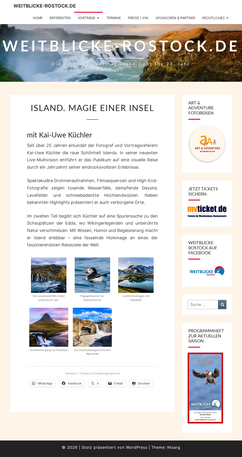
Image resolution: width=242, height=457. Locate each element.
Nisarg (173, 447)
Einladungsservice (106, 373)
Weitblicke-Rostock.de (44, 6)
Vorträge (86, 18)
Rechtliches (213, 18)
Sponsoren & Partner (175, 18)
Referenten (60, 18)
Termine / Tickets (77, 373)
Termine (113, 18)
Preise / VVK (138, 18)
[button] (48, 280)
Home (38, 18)
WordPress (136, 447)
